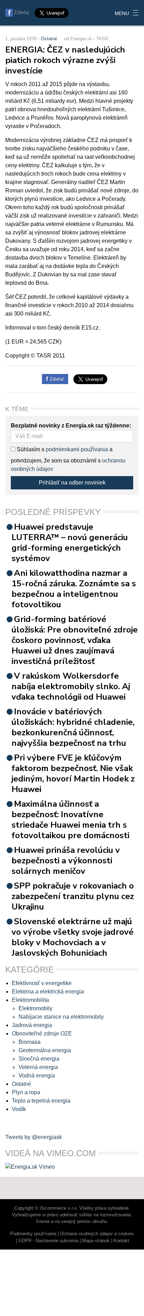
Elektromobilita (30, 1000)
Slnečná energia (39, 1059)
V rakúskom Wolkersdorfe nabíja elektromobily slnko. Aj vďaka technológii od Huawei (71, 686)
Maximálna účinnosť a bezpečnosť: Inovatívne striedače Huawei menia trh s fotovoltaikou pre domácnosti (70, 820)
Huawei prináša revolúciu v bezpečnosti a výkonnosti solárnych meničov (66, 860)
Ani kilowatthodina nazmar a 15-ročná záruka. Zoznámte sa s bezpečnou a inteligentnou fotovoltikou (74, 589)
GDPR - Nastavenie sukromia (48, 1240)
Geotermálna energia (45, 1050)
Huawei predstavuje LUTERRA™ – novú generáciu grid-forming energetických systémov (70, 543)
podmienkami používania (77, 449)
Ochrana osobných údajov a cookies (97, 1233)
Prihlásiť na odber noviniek (72, 483)
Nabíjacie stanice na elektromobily (61, 1017)
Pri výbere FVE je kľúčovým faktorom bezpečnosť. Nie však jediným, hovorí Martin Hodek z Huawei (73, 773)
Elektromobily (35, 1008)
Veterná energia (38, 1067)
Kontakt (121, 1240)
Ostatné (49, 38)
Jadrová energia (32, 1025)
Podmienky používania (33, 1233)
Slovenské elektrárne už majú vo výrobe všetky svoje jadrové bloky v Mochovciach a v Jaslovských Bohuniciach (73, 937)
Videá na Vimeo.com (50, 1153)
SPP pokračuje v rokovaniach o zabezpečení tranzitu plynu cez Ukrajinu (73, 896)
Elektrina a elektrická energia (48, 992)
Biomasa (30, 1042)
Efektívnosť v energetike (42, 983)
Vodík (19, 1109)
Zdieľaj (21, 12)
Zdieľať (56, 379)
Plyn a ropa (26, 1092)
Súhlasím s (29, 449)
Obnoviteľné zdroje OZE (42, 1033)
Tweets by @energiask (33, 1137)
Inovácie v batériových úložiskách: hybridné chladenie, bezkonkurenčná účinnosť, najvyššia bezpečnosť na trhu (73, 727)
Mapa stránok (96, 1240)
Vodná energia (37, 1075)
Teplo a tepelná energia (41, 1101)
